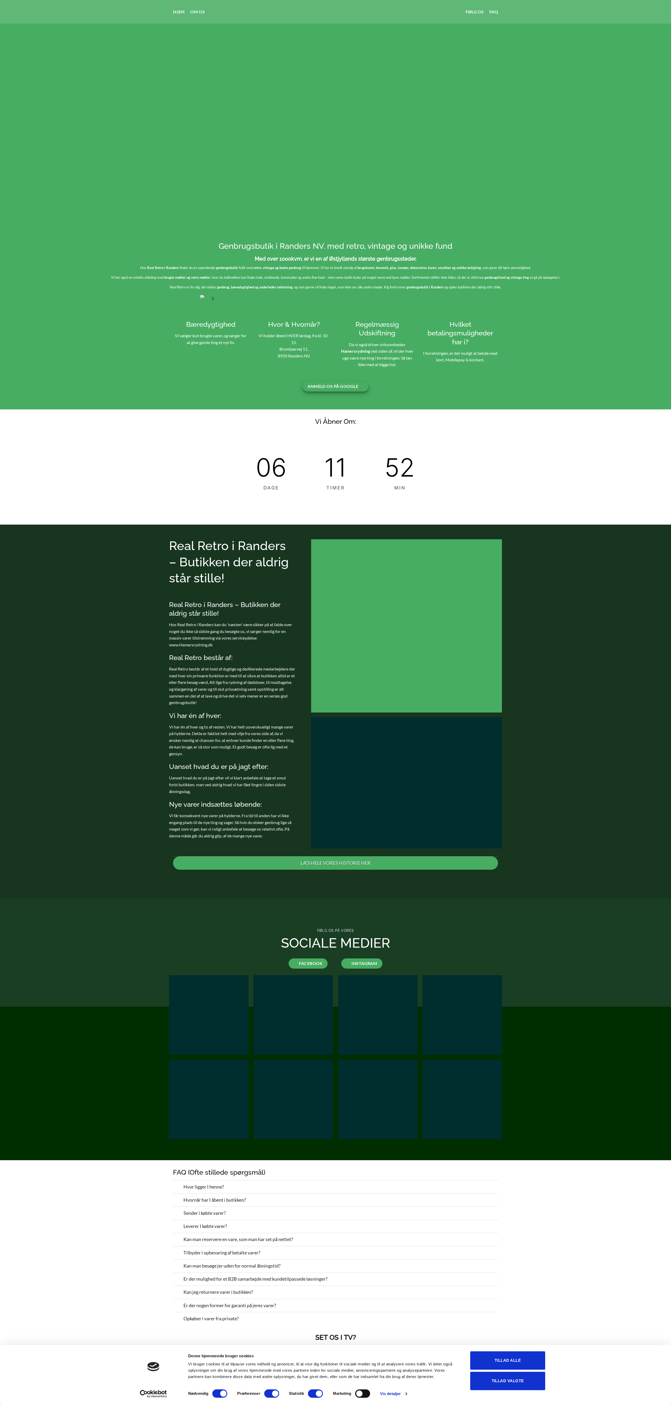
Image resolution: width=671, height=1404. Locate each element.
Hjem (179, 11)
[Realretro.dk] (335, 12)
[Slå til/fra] (169, 863)
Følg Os (475, 11)
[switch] (271, 1393)
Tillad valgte (508, 1381)
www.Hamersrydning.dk (191, 644)
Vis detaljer (390, 1393)
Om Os (197, 11)
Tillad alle (508, 1360)
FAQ (493, 11)
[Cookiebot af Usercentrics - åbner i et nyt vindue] (153, 1394)
